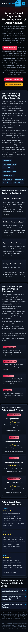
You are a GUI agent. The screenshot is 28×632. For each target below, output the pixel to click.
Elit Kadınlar (20, 4)
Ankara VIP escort (9, 47)
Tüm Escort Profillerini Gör (13, 79)
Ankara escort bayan (8, 122)
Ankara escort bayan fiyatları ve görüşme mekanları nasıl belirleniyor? (12, 606)
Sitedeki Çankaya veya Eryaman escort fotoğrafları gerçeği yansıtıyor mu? (12, 598)
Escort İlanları (18, 2)
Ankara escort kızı (7, 304)
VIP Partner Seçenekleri (13, 84)
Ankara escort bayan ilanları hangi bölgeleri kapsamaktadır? (12, 590)
